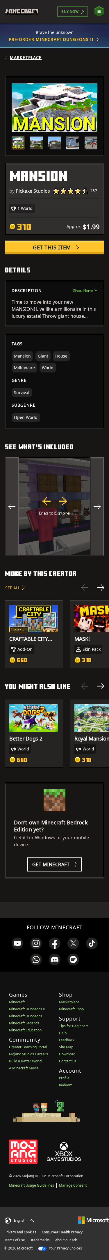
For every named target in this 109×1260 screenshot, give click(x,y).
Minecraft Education (25, 1030)
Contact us (67, 1061)
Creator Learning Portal (28, 1047)
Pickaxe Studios (33, 191)
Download (67, 1054)
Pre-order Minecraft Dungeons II (51, 39)
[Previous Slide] (84, 587)
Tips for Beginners (74, 1025)
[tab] (18, 143)
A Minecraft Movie (24, 1068)
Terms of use (14, 1240)
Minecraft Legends (24, 1023)
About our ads (66, 1240)
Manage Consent (73, 1185)
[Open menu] (99, 12)
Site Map (66, 1047)
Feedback (66, 1040)
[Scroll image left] (12, 506)
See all (12, 588)
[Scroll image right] (97, 506)
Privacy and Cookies (20, 1232)
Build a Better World (25, 1061)
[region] (54, 506)
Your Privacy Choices (65, 1248)
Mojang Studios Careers (28, 1054)
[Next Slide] (100, 587)
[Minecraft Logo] (24, 12)
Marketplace (26, 57)
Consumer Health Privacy (62, 1232)
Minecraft (17, 1002)
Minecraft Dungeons (25, 1016)
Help (63, 1033)
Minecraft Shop (71, 1009)
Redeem (65, 1085)
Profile (64, 1078)
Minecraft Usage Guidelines (31, 1185)
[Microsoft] (93, 1219)
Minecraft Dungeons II (27, 1009)
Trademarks (40, 1240)
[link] (17, 943)
